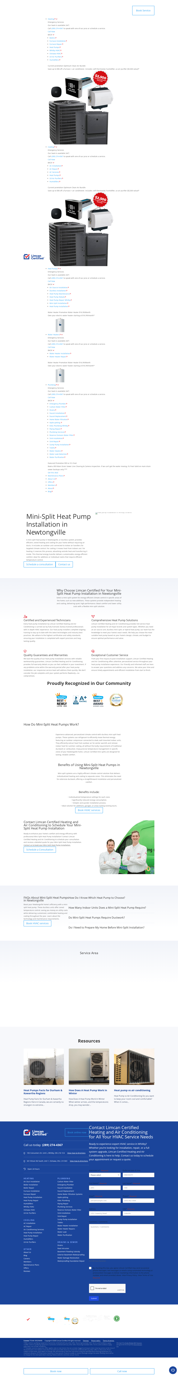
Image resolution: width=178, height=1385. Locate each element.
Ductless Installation (58, 290)
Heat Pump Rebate (57, 297)
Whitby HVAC (55, 50)
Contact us (64, 564)
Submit (94, 1298)
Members (52, 485)
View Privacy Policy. (130, 1275)
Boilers (52, 38)
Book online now (77, 1132)
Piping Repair (55, 429)
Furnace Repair (56, 44)
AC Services (54, 172)
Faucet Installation (57, 413)
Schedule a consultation (39, 564)
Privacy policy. (96, 1341)
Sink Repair (54, 441)
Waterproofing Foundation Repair (71, 1261)
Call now (122, 1371)
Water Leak (62, 1232)
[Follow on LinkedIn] (142, 1320)
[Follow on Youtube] (136, 1320)
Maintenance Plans (55, 476)
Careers (27, 1258)
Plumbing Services (57, 432)
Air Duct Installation (32, 1181)
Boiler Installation (31, 1185)
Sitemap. (86, 1341)
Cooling (51, 147)
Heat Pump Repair (31, 1200)
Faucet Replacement (58, 416)
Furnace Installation (58, 41)
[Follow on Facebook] (149, 1320)
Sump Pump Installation (59, 444)
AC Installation (55, 166)
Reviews (27, 1271)
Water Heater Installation (60, 353)
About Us (51, 479)
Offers (50, 482)
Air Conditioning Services (34, 1229)
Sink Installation (56, 438)
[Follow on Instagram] (130, 1320)
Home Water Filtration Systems (70, 1194)
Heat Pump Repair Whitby (60, 300)
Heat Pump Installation (59, 306)
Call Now (51, 31)
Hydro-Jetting (55, 422)
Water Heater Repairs (66, 1229)
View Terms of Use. (145, 1275)
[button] (117, 1319)
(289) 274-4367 (53, 8)
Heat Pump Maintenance (60, 294)
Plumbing (52, 385)
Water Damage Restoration (68, 1258)
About (50, 488)
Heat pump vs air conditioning (132, 1090)
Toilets (52, 448)
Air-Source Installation (59, 287)
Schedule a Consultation (39, 849)
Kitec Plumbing (64, 1200)
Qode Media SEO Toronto (133, 1343)
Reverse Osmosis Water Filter (61, 435)
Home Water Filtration (58, 419)
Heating (51, 19)
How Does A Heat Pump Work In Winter (88, 1092)
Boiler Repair (29, 1188)
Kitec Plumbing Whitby (59, 426)
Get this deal (53, 472)
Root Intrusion (63, 1248)
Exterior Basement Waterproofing (71, 1255)
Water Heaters (53, 334)
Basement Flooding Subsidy (69, 1251)
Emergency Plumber (58, 404)
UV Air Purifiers (56, 57)
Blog (49, 491)
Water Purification (57, 457)
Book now (56, 1371)
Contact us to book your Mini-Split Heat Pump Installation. (47, 845)
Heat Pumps (54, 47)
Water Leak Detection (58, 454)
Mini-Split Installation (58, 303)
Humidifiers (54, 60)
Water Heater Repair (58, 356)
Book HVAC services (89, 810)
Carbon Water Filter (57, 407)
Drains (52, 410)
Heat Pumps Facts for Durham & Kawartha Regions (43, 1092)
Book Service (143, 10)
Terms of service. (108, 1341)
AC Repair (54, 169)
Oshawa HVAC (55, 53)
